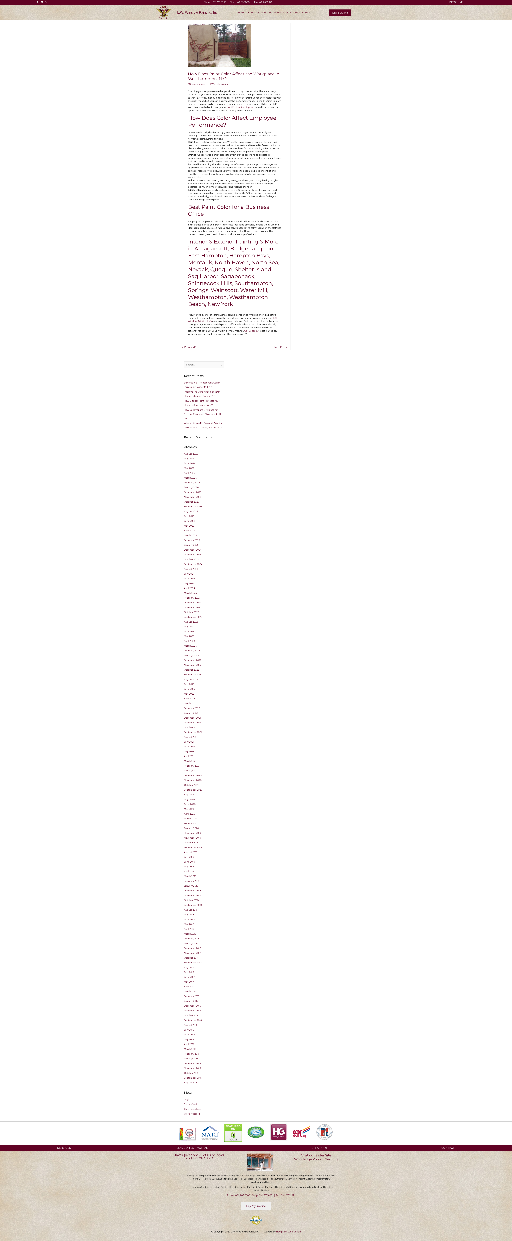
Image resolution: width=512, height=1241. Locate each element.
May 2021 (189, 751)
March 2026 (190, 478)
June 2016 (189, 1034)
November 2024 (192, 554)
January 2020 (191, 828)
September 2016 (193, 1020)
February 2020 (192, 823)
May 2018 (189, 924)
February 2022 (192, 708)
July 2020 (189, 799)
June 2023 (189, 631)
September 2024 (193, 564)
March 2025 (190, 535)
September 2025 (193, 506)
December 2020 (193, 775)
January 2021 (191, 770)
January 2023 (191, 655)
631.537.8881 (243, 2)
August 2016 (190, 1025)
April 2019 (189, 871)
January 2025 (191, 545)
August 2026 (191, 454)
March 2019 (190, 876)
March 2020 (190, 818)
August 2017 (190, 967)
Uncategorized (197, 84)
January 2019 (191, 886)
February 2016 (191, 1054)
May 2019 (189, 866)
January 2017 (191, 1001)
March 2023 (190, 646)
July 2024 (189, 574)
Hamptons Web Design (288, 1231)
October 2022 (191, 670)
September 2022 (193, 674)
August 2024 (191, 569)
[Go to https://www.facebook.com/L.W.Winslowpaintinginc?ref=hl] (37, 2)
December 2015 (192, 1063)
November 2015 (192, 1068)
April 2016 (189, 1044)
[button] (340, 12)
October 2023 (191, 612)
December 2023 (192, 602)
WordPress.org (192, 1114)
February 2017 (191, 996)
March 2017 (190, 991)
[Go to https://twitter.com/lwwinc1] (41, 2)
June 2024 (189, 578)
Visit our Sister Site (316, 1155)
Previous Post (190, 347)
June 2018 (189, 919)
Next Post (281, 347)
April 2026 (189, 473)
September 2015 (193, 1078)
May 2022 (189, 694)
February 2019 (191, 881)
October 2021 (191, 727)
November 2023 (192, 607)
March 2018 (190, 934)
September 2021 (193, 732)
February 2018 (192, 938)
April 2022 (189, 698)
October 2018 (191, 900)
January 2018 (191, 943)
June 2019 (189, 862)
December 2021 (192, 718)
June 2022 (189, 689)
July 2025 (189, 516)
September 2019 (193, 847)
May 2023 (189, 636)
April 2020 (189, 814)
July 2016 (189, 1030)
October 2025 (191, 502)
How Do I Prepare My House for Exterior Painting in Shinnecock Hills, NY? (203, 414)
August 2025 (191, 511)
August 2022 (191, 679)
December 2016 (192, 1006)
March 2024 (190, 593)
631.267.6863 (219, 2)
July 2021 (189, 742)
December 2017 (192, 948)
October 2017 (191, 958)
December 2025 (192, 492)
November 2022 (192, 665)
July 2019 (189, 857)
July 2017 (189, 972)
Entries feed (190, 1104)
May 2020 (189, 809)
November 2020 (193, 780)
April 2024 (189, 588)
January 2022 (191, 713)
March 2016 (190, 1049)
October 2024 (191, 559)
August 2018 (191, 910)
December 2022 (192, 660)
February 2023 (192, 650)
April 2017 (189, 986)
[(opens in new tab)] (210, 1132)
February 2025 (192, 540)
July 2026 (189, 458)
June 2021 (189, 746)
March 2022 (190, 703)
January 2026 (191, 487)
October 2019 (191, 842)
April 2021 (189, 756)
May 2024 (189, 583)
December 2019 (192, 833)
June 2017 (189, 977)
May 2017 (189, 982)
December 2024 (192, 550)
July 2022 (189, 684)
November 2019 (192, 838)
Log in (187, 1099)
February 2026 (192, 482)
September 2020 (193, 790)
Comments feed (192, 1109)
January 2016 (191, 1058)
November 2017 (192, 953)
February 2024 (192, 598)
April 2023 (189, 641)
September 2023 (193, 617)
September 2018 (193, 905)
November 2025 (192, 497)
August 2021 (190, 737)
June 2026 (189, 463)
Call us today (251, 331)
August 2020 (191, 794)
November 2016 (192, 1010)
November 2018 (192, 895)
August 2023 (191, 622)
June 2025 (189, 521)
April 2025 (189, 530)
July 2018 (189, 914)
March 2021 (190, 761)
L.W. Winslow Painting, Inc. (240, 107)
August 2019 (190, 852)
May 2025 (189, 526)
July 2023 (189, 626)
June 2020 (190, 804)
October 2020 (191, 785)
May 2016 (189, 1039)
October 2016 (191, 1015)
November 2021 (192, 722)
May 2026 (189, 468)
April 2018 (189, 929)
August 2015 (190, 1082)
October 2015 (191, 1073)
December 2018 (192, 890)
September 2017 (193, 962)
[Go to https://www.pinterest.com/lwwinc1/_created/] (45, 2)
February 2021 (191, 766)
